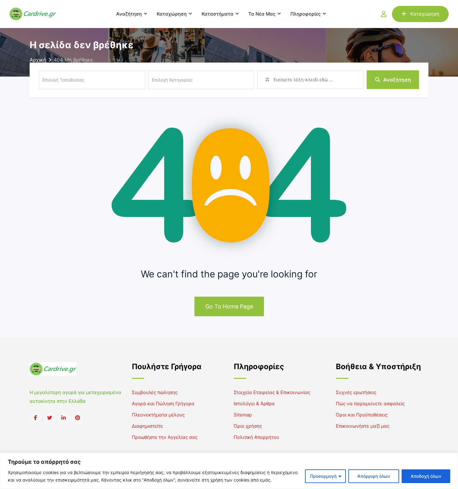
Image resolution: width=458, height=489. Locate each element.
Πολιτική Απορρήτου (256, 437)
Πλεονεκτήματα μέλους (158, 415)
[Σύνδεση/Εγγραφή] (384, 14)
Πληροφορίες (305, 14)
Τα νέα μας (261, 14)
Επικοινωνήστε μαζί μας (362, 426)
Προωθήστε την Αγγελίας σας (165, 437)
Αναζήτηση (129, 14)
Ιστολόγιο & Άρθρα (254, 404)
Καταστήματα (217, 14)
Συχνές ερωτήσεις (356, 392)
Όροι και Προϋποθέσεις (362, 415)
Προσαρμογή (323, 476)
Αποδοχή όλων (426, 476)
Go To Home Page (229, 306)
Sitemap (243, 415)
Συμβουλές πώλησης (155, 392)
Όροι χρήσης (248, 426)
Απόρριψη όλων (373, 476)
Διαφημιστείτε (147, 426)
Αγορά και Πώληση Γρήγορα (163, 404)
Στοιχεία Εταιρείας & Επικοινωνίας (272, 392)
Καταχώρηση (172, 14)
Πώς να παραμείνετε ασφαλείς (370, 404)
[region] (229, 471)
